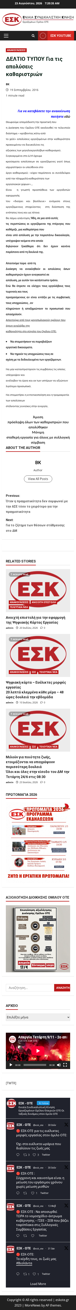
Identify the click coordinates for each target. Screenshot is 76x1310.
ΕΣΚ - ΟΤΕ (24, 1125)
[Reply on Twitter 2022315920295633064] (18, 1236)
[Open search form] (33, 35)
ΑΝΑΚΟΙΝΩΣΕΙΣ (16, 50)
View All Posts (38, 479)
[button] (6, 35)
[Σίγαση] (59, 1065)
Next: (35, 525)
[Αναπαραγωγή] (11, 1065)
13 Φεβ (52, 1206)
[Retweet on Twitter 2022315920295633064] (26, 1236)
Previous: (37, 504)
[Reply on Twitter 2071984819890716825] (18, 1155)
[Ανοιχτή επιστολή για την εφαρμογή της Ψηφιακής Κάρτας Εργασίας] (38, 590)
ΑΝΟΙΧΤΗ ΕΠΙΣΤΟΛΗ (44, 602)
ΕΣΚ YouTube (60, 35)
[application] (38, 1051)
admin (9, 627)
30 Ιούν (52, 1125)
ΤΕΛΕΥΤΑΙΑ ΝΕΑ (19, 607)
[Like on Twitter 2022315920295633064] (34, 1236)
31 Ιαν (51, 1248)
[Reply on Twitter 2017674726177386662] (18, 1274)
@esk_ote (38, 1125)
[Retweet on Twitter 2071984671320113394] (26, 1193)
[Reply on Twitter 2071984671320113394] (18, 1193)
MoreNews (33, 1305)
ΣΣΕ (34, 672)
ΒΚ (7, 84)
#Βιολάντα (24, 1263)
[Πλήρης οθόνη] (65, 1065)
